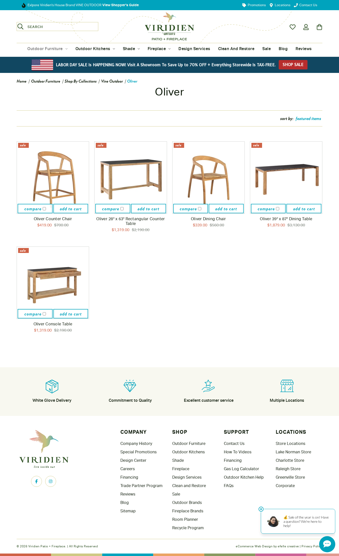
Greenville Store (290, 477)
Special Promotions (138, 452)
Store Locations (290, 443)
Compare (33, 208)
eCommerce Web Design (254, 546)
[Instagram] (50, 481)
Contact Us (234, 443)
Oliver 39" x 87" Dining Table (286, 218)
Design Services (194, 48)
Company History (136, 443)
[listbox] (308, 118)
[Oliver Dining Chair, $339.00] (208, 177)
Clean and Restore (236, 48)
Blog (283, 48)
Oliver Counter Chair (53, 218)
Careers (127, 468)
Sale (266, 48)
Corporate (285, 485)
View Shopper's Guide (120, 5)
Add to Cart (71, 208)
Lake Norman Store (293, 452)
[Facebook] (36, 481)
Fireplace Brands (187, 511)
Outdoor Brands (187, 502)
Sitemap (128, 511)
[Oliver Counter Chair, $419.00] (53, 177)
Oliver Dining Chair (208, 218)
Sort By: (286, 118)
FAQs (229, 485)
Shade (129, 48)
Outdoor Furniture (45, 48)
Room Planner (185, 519)
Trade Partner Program (141, 485)
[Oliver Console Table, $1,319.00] (53, 282)
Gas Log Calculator (241, 468)
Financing (129, 477)
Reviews (304, 48)
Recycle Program (188, 527)
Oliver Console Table (53, 324)
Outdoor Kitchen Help (244, 477)
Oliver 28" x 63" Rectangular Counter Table (130, 221)
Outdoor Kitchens (92, 48)
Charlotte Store (290, 460)
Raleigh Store (288, 468)
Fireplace (157, 48)
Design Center (133, 460)
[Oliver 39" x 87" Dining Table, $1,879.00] (286, 177)
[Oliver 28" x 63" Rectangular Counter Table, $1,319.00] (130, 177)
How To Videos (237, 452)
